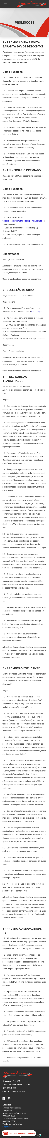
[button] (5, 4)
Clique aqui (7, 1126)
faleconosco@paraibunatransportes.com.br (22, 221)
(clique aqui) (36, 311)
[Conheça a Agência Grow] (39, 1136)
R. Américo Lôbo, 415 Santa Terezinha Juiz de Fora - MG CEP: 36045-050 (16, 1084)
